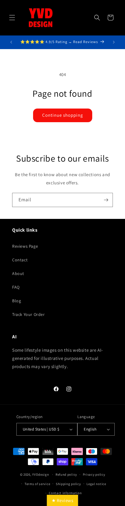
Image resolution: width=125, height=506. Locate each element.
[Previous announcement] (11, 42)
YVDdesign (40, 474)
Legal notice (96, 484)
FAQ (16, 287)
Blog (16, 300)
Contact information (65, 493)
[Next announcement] (113, 42)
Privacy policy (94, 474)
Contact (20, 260)
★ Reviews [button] (62, 500)
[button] (12, 17)
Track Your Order (28, 314)
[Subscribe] (106, 200)
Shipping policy (68, 484)
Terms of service (37, 484)
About (18, 273)
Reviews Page (25, 246)
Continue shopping (62, 115)
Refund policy (66, 474)
